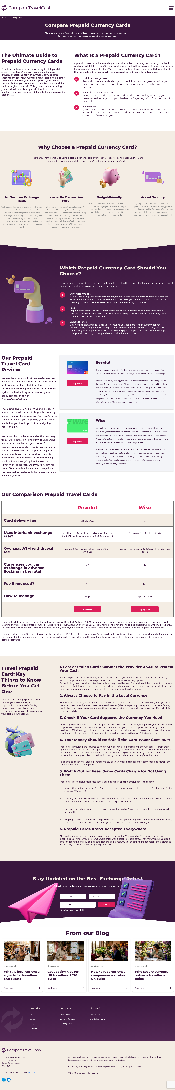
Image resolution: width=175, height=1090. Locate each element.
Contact (33, 1028)
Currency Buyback (67, 1019)
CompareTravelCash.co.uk (78, 1057)
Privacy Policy (94, 1014)
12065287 (32, 1072)
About (32, 1019)
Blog (32, 1023)
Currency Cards (66, 1023)
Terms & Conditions (97, 1019)
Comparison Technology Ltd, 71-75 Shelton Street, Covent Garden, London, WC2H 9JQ (13, 1061)
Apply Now (77, 383)
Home (3, 17)
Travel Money (65, 1014)
